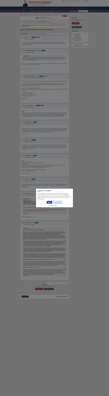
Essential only (57, 202)
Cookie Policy (66, 194)
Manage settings (53, 205)
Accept (49, 202)
